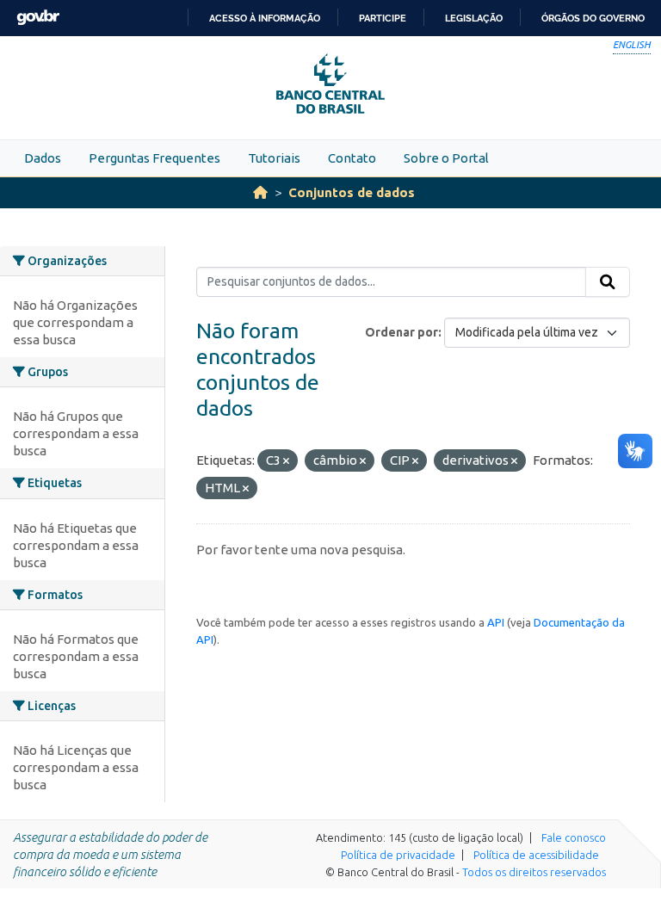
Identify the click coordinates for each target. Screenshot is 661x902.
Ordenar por (401, 332)
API (495, 622)
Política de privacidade (398, 855)
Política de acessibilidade (536, 855)
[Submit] (607, 282)
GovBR (37, 17)
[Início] (260, 192)
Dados (42, 158)
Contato (352, 158)
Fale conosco (573, 837)
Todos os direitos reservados (534, 872)
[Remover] (286, 461)
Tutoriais (274, 158)
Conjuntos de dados (351, 192)
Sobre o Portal (446, 158)
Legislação (474, 18)
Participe (382, 18)
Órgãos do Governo (593, 18)
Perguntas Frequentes (154, 158)
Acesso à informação (264, 18)
